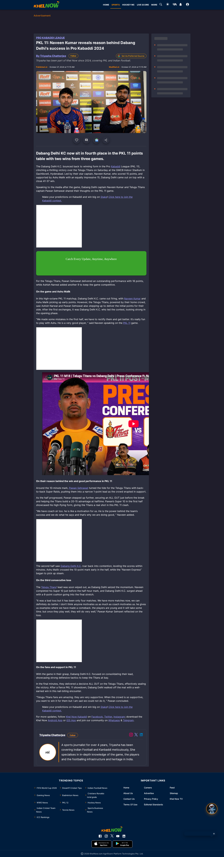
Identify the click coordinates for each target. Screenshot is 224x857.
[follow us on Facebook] (100, 836)
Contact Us (129, 799)
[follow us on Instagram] (106, 836)
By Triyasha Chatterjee (51, 55)
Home (126, 787)
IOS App (71, 720)
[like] (76, 140)
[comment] (86, 140)
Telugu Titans (48, 587)
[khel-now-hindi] (174, 5)
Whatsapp (114, 720)
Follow (73, 56)
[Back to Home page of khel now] (47, 5)
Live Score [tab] (143, 5)
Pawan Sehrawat (78, 487)
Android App (55, 720)
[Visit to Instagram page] (131, 735)
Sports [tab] (116, 5)
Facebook (97, 716)
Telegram (128, 720)
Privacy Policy (151, 799)
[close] (214, 834)
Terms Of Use (130, 804)
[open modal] (211, 808)
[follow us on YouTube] (118, 836)
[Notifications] (181, 5)
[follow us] (96, 140)
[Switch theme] (167, 4)
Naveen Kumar (132, 298)
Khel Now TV (176, 799)
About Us (128, 793)
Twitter (108, 716)
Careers (148, 787)
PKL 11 (126, 322)
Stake (104, 196)
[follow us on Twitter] (112, 836)
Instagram (119, 716)
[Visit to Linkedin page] (141, 735)
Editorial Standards (153, 804)
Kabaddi (115, 166)
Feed (172, 787)
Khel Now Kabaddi (76, 716)
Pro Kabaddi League (50, 37)
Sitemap (174, 793)
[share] (106, 140)
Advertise (149, 793)
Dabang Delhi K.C (71, 565)
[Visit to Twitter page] (136, 735)
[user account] (187, 5)
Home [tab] (106, 5)
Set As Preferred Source (133, 56)
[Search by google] (160, 5)
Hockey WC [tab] (128, 5)
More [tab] (154, 5)
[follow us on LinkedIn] (124, 836)
